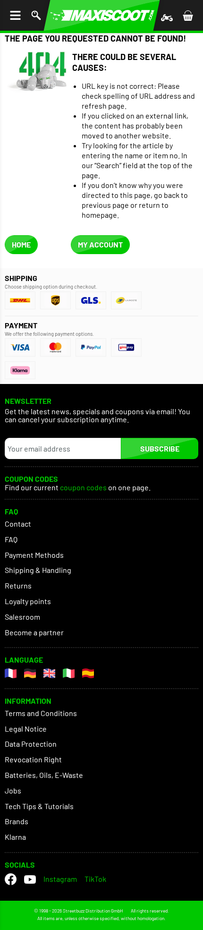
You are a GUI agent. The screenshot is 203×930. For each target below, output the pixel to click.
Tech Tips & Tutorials (39, 806)
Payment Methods (34, 554)
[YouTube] (30, 879)
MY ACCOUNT (100, 244)
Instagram (60, 878)
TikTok (95, 878)
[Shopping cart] (188, 15)
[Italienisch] (69, 673)
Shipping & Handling (38, 569)
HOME (21, 244)
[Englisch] (49, 673)
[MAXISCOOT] (102, 15)
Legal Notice (26, 728)
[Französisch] (11, 673)
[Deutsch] (30, 673)
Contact (18, 523)
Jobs (13, 790)
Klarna (15, 836)
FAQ (11, 539)
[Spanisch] (88, 673)
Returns (18, 585)
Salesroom (22, 616)
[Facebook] (11, 879)
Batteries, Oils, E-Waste (44, 774)
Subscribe (159, 448)
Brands (16, 821)
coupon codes (83, 488)
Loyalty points (28, 601)
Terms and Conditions (41, 712)
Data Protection (31, 743)
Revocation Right (33, 759)
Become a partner (34, 632)
